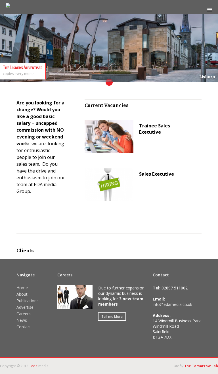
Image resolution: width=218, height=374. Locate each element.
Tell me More (112, 316)
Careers (23, 313)
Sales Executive (156, 174)
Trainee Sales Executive (154, 129)
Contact (23, 326)
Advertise (24, 307)
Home (22, 287)
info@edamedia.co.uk (172, 304)
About (22, 294)
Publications (27, 300)
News (21, 320)
